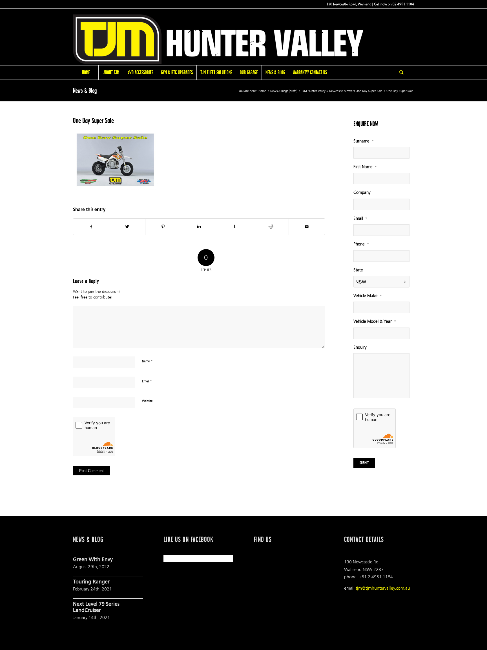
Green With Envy (93, 560)
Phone (361, 244)
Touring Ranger (91, 582)
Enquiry (360, 347)
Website (147, 401)
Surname (363, 141)
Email (147, 381)
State (358, 270)
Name (147, 361)
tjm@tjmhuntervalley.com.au (383, 588)
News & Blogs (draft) (283, 91)
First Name (365, 166)
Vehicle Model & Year (374, 321)
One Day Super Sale (93, 121)
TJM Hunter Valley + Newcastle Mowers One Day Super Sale (341, 91)
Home (262, 91)
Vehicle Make (367, 295)
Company (362, 192)
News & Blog (85, 90)
